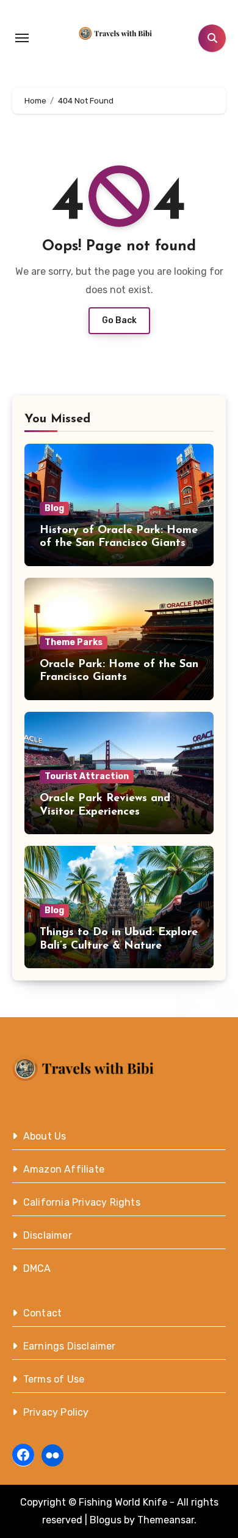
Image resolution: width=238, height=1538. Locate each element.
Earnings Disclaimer (69, 1346)
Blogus (105, 1520)
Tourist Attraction (87, 776)
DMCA (37, 1268)
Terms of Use (53, 1379)
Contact (42, 1313)
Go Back (119, 320)
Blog (54, 508)
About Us (45, 1136)
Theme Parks (74, 642)
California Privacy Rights (81, 1202)
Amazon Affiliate (63, 1169)
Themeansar (165, 1520)
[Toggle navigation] (22, 38)
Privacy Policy (56, 1412)
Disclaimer (47, 1235)
